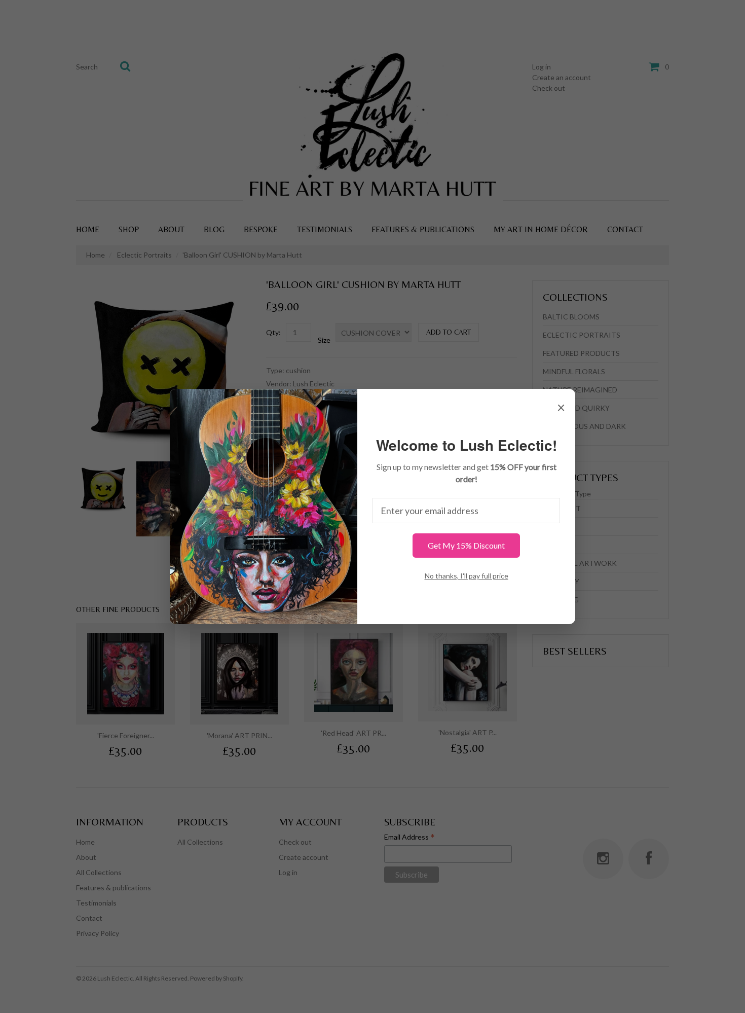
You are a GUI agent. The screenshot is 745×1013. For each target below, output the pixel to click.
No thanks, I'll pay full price (466, 575)
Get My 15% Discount (466, 545)
